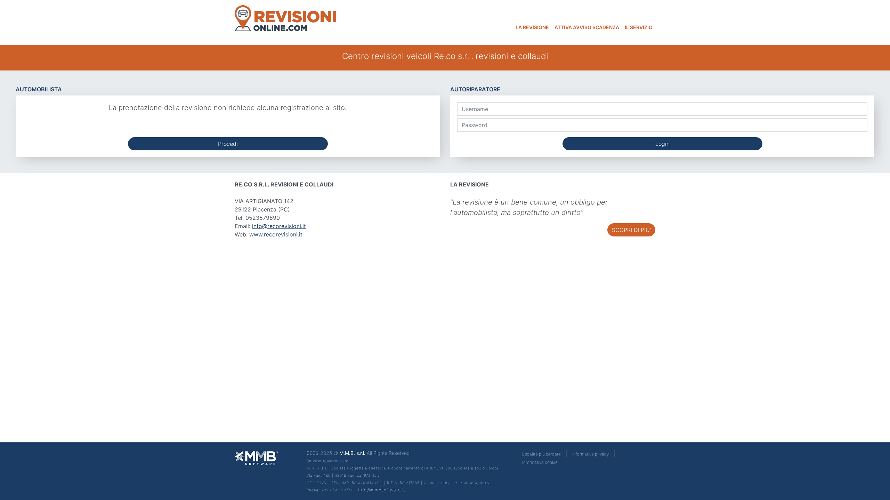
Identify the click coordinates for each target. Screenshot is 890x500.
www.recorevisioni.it (275, 234)
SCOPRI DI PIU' (631, 229)
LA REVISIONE (532, 27)
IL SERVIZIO (639, 27)
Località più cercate (541, 454)
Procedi (228, 143)
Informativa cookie (540, 462)
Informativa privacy (590, 454)
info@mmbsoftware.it (381, 489)
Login (662, 143)
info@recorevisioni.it (279, 226)
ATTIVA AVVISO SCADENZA (587, 27)
